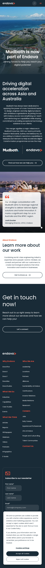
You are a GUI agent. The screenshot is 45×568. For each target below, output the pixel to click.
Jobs (24, 416)
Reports (5, 427)
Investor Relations (28, 396)
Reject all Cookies (22, 559)
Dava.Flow (6, 367)
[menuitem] (12, 366)
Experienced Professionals (31, 426)
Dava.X (5, 372)
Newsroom (26, 405)
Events (5, 412)
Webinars (6, 437)
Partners (25, 376)
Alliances (25, 381)
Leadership (26, 367)
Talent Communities (30, 441)
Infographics (7, 452)
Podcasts (6, 447)
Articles (5, 423)
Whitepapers (7, 432)
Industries (6, 397)
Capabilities (7, 402)
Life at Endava (27, 431)
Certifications (27, 391)
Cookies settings (22, 548)
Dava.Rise (6, 381)
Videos (5, 442)
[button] (34, 3)
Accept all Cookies (22, 554)
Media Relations (28, 401)
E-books (5, 456)
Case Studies (7, 407)
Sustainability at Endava (31, 386)
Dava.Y (5, 376)
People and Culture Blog (31, 436)
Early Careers (27, 421)
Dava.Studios (7, 386)
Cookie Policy (15, 528)
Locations (26, 372)
